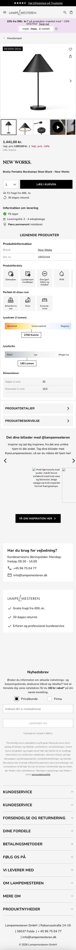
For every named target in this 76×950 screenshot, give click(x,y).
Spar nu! (44, 23)
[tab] (38, 791)
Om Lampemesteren (23, 882)
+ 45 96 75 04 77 (50, 931)
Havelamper (14, 38)
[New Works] (22, 162)
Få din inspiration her (35, 518)
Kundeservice (17, 791)
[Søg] (65, 12)
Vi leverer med (18, 869)
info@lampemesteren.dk (30, 575)
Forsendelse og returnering (34, 817)
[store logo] (25, 12)
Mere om (12, 896)
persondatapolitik (41, 774)
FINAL (36, 28)
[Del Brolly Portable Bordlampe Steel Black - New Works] (70, 56)
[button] (8, 127)
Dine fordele (17, 830)
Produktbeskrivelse (22, 421)
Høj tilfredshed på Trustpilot (45, 3)
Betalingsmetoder (22, 843)
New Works (45, 249)
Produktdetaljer (19, 408)
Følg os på (14, 856)
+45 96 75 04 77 (25, 568)
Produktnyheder (21, 909)
